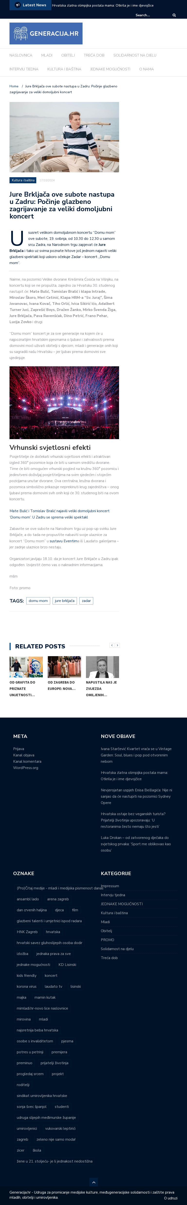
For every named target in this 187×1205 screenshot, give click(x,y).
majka (21, 997)
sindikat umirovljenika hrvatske (42, 1095)
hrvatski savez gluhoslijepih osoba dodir (49, 942)
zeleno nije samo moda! (56, 1139)
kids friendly (27, 975)
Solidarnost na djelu (117, 948)
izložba (22, 953)
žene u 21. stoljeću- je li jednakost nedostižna (55, 1161)
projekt (58, 1073)
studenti (62, 1106)
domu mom (38, 600)
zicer (20, 1150)
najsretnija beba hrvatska (37, 1030)
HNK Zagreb (27, 931)
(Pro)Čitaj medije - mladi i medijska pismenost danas (60, 888)
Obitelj (106, 931)
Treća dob (109, 957)
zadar (86, 600)
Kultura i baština (23, 180)
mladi (43, 1019)
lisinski (76, 986)
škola (37, 1150)
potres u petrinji (30, 1052)
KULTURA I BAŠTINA (64, 69)
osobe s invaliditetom (35, 1041)
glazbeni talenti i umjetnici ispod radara (49, 921)
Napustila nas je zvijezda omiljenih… (101, 688)
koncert (51, 975)
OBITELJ (68, 55)
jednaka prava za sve (54, 953)
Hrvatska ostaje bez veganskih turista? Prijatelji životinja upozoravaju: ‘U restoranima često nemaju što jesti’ (133, 820)
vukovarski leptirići (60, 1128)
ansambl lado (28, 899)
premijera (59, 1052)
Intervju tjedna (113, 895)
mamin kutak (45, 997)
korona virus (27, 986)
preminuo (24, 1063)
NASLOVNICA (20, 55)
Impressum (110, 886)
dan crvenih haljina (32, 910)
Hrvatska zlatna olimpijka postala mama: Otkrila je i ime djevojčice (103, 5)
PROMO (107, 939)
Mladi (105, 922)
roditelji (23, 1084)
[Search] (174, 15)
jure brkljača (65, 600)
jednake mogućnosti (33, 964)
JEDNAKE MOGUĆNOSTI (110, 69)
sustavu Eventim (63, 541)
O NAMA (146, 69)
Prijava (18, 748)
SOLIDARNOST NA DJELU (134, 55)
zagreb (22, 1139)
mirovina (24, 1019)
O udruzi (171, 1198)
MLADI (46, 55)
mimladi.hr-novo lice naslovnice (42, 1008)
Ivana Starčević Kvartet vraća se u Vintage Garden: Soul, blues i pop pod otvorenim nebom (136, 755)
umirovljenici (27, 1128)
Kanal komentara (27, 761)
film (75, 910)
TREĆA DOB (94, 55)
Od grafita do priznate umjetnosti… (22, 688)
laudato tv (53, 986)
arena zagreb (58, 899)
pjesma (67, 1041)
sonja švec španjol (32, 1106)
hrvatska (53, 931)
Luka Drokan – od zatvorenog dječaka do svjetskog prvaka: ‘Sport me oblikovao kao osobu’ (136, 844)
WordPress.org (25, 767)
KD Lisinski (67, 964)
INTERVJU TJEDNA (23, 69)
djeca (59, 910)
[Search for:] (150, 15)
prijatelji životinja (54, 1063)
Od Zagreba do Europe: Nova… (61, 685)
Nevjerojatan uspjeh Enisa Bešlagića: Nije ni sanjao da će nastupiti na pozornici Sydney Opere (136, 796)
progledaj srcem (30, 1073)
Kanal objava (23, 755)
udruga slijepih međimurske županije (46, 1117)
